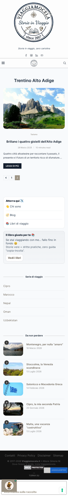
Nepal (7, 303)
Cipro (6, 286)
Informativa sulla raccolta (20, 492)
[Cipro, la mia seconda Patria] (13, 409)
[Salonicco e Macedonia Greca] (13, 389)
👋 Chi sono (13, 206)
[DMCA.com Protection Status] (34, 467)
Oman (7, 311)
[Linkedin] (36, 55)
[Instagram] (31, 55)
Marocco (8, 294)
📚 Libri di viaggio (17, 223)
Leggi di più (12, 166)
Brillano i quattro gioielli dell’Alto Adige (34, 141)
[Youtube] (42, 55)
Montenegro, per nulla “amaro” (44, 344)
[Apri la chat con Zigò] (9, 485)
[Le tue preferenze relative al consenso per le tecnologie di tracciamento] (62, 490)
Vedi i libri (14, 257)
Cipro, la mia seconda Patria (43, 404)
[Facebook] (26, 55)
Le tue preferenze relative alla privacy (37, 485)
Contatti (10, 455)
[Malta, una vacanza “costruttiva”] (13, 429)
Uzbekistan (10, 320)
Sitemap (58, 455)
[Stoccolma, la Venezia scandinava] (13, 369)
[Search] (64, 63)
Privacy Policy (26, 455)
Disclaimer (44, 455)
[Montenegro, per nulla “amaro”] (13, 349)
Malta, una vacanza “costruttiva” (38, 426)
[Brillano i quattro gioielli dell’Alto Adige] (34, 108)
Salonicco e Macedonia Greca (44, 384)
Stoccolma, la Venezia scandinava (39, 366)
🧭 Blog (11, 215)
